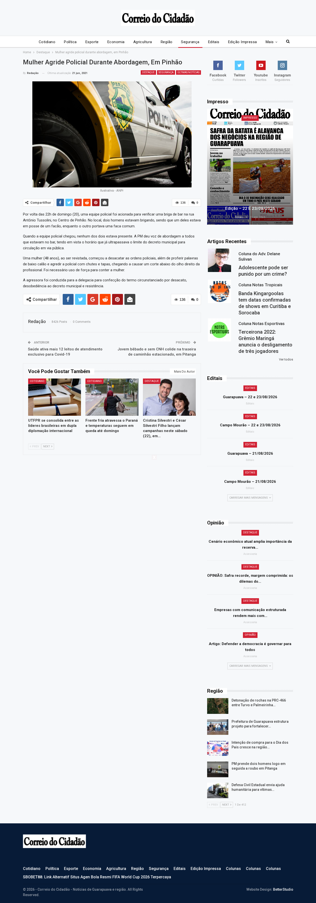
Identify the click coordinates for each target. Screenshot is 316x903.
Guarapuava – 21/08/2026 (250, 453)
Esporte (92, 42)
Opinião (250, 634)
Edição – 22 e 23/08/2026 (250, 208)
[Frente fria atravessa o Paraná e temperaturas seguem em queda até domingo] (111, 397)
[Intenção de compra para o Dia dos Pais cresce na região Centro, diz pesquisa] (217, 748)
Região (167, 42)
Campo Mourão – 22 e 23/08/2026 (250, 425)
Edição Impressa (242, 42)
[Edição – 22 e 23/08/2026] (250, 166)
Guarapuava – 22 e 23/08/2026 (250, 397)
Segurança (190, 42)
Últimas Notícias (188, 72)
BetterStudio (283, 889)
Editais (213, 42)
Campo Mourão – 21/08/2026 (250, 481)
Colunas (233, 868)
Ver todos (286, 359)
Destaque (148, 72)
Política (70, 42)
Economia (116, 42)
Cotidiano (47, 42)
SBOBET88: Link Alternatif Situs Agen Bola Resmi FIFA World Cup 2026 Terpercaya (97, 877)
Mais (270, 42)
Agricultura (142, 42)
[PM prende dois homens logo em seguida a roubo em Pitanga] (217, 769)
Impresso (250, 117)
